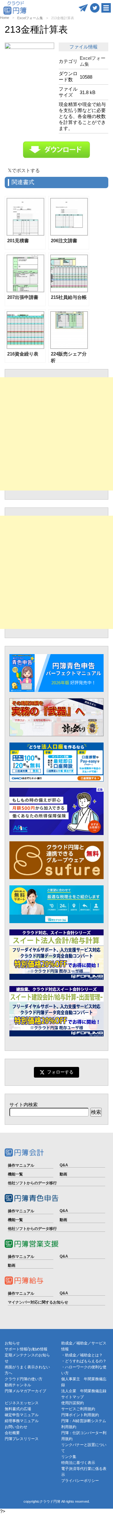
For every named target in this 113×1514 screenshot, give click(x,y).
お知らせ (12, 1343)
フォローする (60, 1071)
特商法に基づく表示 (78, 1463)
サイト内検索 (23, 1104)
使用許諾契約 (72, 1403)
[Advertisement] (56, 434)
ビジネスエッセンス (22, 1403)
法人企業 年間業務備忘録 (83, 1391)
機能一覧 (15, 1174)
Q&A (64, 1165)
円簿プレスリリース (22, 1439)
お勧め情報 (38, 1349)
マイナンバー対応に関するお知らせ (38, 1302)
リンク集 (68, 1457)
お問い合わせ (16, 1427)
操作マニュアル (21, 1165)
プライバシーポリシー (80, 1480)
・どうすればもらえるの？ (83, 1361)
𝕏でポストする (24, 170)
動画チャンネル (18, 1385)
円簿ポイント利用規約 (80, 1415)
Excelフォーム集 (30, 18)
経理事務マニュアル (22, 1421)
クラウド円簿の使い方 (23, 1379)
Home (4, 18)
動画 (63, 1174)
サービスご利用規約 (78, 1409)
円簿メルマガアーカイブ (25, 1391)
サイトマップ (72, 1397)
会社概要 (12, 1433)
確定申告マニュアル (22, 1415)
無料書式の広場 (18, 1409)
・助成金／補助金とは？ (82, 1355)
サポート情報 (16, 1349)
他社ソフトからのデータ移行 (32, 1183)
